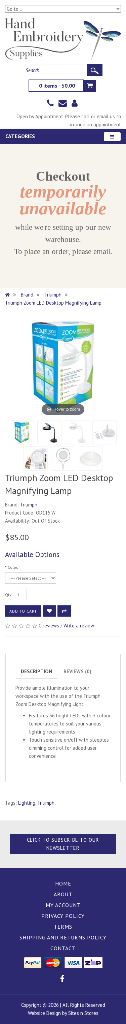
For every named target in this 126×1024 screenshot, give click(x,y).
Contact (63, 948)
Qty (8, 594)
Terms (63, 926)
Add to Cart (23, 611)
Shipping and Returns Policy (63, 937)
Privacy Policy (63, 915)
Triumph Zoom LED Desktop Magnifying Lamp (53, 303)
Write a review (79, 625)
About (63, 894)
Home (63, 883)
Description (36, 671)
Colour (14, 567)
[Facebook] (62, 979)
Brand (27, 294)
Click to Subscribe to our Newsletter (63, 844)
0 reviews (49, 625)
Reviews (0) (77, 671)
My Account (63, 905)
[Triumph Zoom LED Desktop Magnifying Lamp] (22, 432)
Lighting (26, 803)
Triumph (52, 294)
